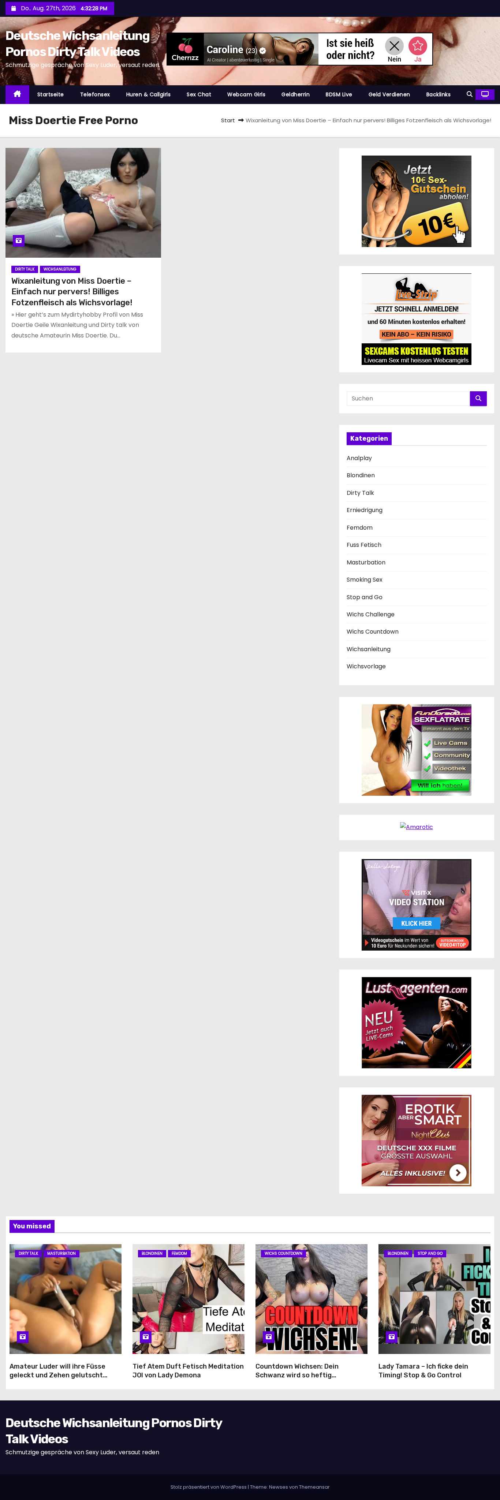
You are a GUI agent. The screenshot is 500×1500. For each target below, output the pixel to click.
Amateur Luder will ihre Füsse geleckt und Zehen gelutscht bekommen (57, 1375)
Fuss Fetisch (364, 545)
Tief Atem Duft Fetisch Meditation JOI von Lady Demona (188, 1370)
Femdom (360, 527)
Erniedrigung (365, 510)
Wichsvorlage (366, 666)
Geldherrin (295, 94)
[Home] (17, 94)
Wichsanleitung (60, 269)
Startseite (50, 94)
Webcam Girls (246, 94)
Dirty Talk (24, 269)
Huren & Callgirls (148, 94)
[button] (470, 94)
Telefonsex (95, 94)
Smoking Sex (365, 579)
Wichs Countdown (373, 631)
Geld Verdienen (389, 94)
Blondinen (361, 475)
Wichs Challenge (371, 614)
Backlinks (438, 94)
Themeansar (314, 1487)
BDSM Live (339, 94)
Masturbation (366, 562)
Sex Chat (199, 94)
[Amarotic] (416, 827)
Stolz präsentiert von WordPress (209, 1487)
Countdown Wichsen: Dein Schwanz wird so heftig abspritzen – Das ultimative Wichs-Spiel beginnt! (300, 1379)
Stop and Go (365, 597)
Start (228, 120)
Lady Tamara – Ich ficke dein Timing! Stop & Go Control (423, 1370)
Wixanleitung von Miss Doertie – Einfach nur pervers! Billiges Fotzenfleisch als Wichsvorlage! (72, 291)
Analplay (359, 458)
